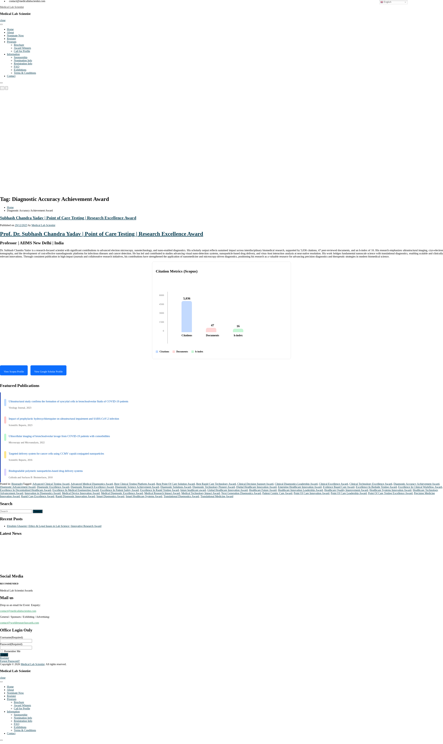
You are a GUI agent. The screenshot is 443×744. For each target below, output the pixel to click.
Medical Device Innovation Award (81, 493)
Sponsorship (20, 57)
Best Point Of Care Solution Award (175, 483)
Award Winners (22, 48)
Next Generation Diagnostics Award (241, 493)
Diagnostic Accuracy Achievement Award (416, 483)
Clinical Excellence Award (333, 483)
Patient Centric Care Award (277, 493)
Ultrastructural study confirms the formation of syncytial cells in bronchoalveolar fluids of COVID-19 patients (68, 401)
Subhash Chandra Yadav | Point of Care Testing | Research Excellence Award (68, 218)
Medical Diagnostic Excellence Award (122, 493)
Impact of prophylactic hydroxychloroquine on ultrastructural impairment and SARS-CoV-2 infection (64, 418)
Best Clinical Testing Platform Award (134, 483)
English (387, 2)
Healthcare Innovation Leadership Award (300, 490)
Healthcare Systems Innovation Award (390, 490)
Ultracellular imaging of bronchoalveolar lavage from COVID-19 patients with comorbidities (59, 436)
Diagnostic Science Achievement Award (137, 487)
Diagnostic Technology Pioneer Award (213, 487)
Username (11, 637)
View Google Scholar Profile (48, 371)
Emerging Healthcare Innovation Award (300, 487)
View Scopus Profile (14, 371)
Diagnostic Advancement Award (17, 487)
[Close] (1, 82)
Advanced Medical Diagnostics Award (92, 483)
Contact (11, 76)
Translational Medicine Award (216, 496)
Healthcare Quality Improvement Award (346, 490)
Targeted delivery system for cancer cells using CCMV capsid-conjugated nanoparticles (56, 453)
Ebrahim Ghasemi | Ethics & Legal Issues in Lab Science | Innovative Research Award (54, 526)
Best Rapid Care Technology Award (216, 483)
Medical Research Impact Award (162, 493)
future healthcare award (193, 490)
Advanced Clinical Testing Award (50, 483)
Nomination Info (23, 60)
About (10, 32)
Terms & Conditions (25, 72)
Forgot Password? (10, 661)
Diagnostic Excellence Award (53, 487)
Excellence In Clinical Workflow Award (420, 487)
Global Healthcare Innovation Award (227, 490)
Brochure (19, 44)
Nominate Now (15, 35)
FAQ (16, 66)
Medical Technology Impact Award (200, 493)
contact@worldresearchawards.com (19, 622)
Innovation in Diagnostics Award (43, 493)
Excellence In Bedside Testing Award (376, 487)
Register (11, 38)
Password (11, 644)
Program (11, 41)
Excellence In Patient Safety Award (119, 490)
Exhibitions (20, 69)
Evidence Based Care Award (338, 487)
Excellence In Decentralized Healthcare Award (25, 490)
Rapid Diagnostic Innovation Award (75, 496)
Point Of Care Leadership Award (349, 493)
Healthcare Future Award (263, 490)
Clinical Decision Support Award (255, 483)
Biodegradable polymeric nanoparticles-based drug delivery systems (46, 470)
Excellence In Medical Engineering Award (75, 490)
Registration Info (23, 63)
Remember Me (12, 651)
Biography (17, 483)
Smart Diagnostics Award (110, 496)
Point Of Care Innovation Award (311, 493)
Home (10, 29)
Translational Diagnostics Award (181, 496)
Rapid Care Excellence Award (37, 496)
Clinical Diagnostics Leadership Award (296, 483)
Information (13, 54)
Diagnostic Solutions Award (175, 487)
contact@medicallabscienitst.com (18, 610)
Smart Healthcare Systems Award (144, 496)
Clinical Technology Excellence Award (370, 483)
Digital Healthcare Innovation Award (256, 487)
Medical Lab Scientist (12, 7)
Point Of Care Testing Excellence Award (390, 493)
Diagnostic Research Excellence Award (92, 487)
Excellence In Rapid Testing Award (159, 490)
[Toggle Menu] (1, 24)
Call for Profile (22, 51)
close (3, 20)
